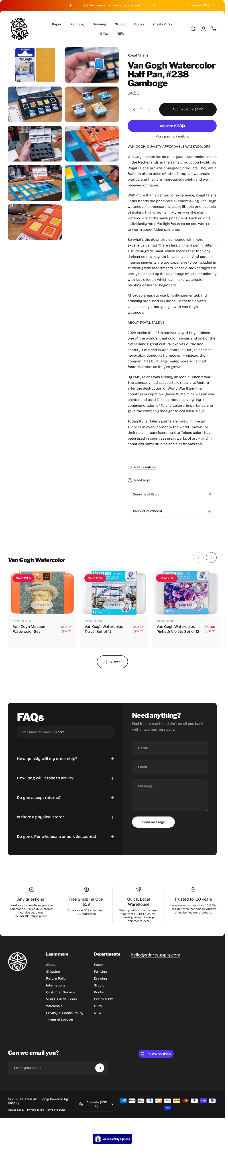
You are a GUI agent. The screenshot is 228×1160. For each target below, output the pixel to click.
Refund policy (16, 1109)
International (56, 985)
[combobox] (202, 5)
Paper (98, 965)
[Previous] (71, 5)
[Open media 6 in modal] (92, 144)
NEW (98, 1013)
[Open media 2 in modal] (92, 65)
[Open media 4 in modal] (92, 104)
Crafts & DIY (103, 999)
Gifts (98, 1006)
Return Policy (56, 978)
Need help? (142, 480)
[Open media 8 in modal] (92, 183)
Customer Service (60, 992)
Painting (100, 972)
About (51, 965)
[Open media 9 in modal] (35, 222)
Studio (99, 985)
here (61, 732)
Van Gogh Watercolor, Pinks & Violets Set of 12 (178, 629)
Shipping (53, 972)
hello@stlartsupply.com (31, 916)
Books (99, 992)
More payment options (172, 136)
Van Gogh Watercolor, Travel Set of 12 (104, 629)
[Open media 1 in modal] (35, 65)
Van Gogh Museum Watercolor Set (30, 629)
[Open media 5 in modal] (35, 144)
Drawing (100, 978)
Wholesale (54, 1006)
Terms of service (56, 1109)
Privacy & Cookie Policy (64, 1013)
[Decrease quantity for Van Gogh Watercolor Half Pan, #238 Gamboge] (133, 109)
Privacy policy (35, 1109)
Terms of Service (59, 1020)
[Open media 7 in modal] (35, 183)
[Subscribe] (99, 1067)
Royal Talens (138, 55)
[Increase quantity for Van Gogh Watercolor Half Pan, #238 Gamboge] (150, 109)
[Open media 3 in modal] (35, 104)
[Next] (154, 5)
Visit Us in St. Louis (61, 999)
